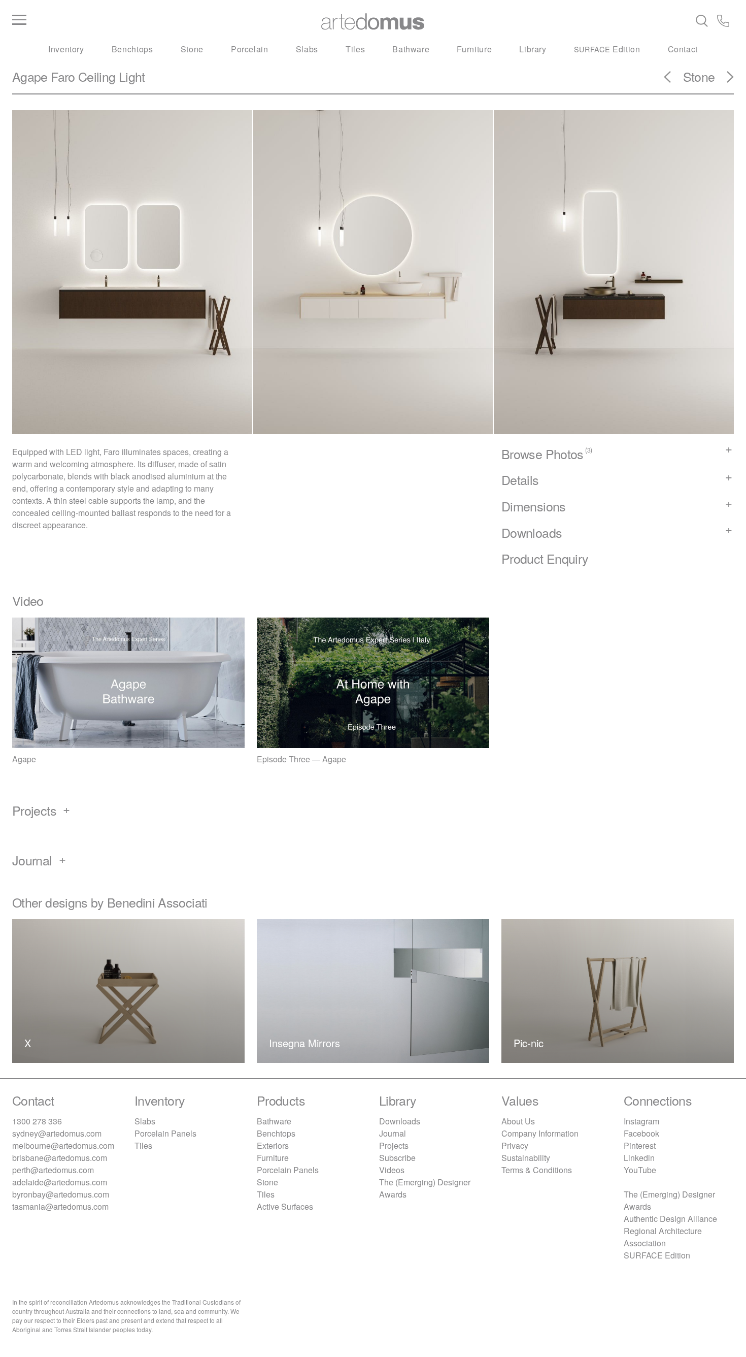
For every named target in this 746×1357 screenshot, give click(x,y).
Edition (607, 49)
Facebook (641, 1133)
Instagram (641, 1121)
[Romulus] (724, 80)
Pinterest (640, 1145)
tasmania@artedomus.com (60, 1206)
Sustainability (525, 1158)
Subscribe (397, 1158)
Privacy (514, 1145)
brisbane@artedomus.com (59, 1158)
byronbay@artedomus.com (60, 1194)
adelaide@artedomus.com (59, 1182)
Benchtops (132, 49)
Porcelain (249, 49)
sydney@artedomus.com (56, 1133)
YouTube (640, 1170)
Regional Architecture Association (663, 1237)
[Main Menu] (132, 20)
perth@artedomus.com (53, 1170)
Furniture (474, 49)
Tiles (355, 49)
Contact (683, 49)
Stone (192, 49)
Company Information (540, 1133)
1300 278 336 (37, 1121)
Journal (392, 1133)
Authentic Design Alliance (670, 1218)
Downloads (399, 1121)
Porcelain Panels (165, 1133)
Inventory (66, 49)
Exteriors (273, 1145)
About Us (518, 1121)
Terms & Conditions (536, 1170)
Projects (394, 1145)
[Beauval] (673, 80)
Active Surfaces (285, 1206)
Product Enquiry (544, 558)
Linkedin (639, 1158)
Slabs (307, 49)
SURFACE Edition (657, 1255)
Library (532, 49)
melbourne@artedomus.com (63, 1145)
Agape (30, 76)
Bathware (410, 49)
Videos (391, 1170)
